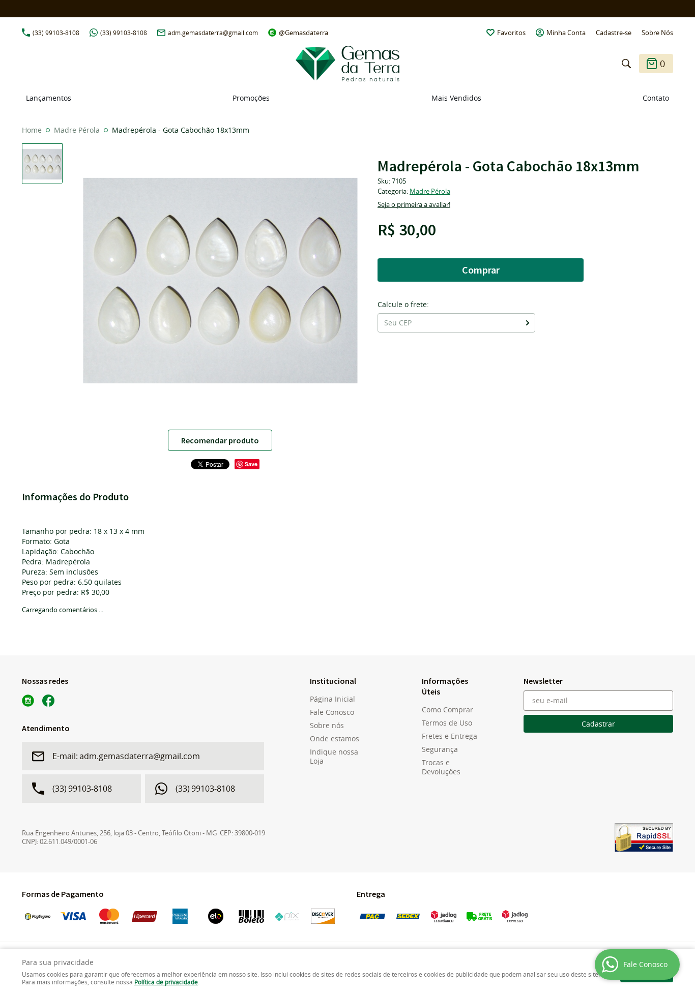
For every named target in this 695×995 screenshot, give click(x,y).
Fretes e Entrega (449, 736)
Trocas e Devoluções (441, 767)
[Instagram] (28, 701)
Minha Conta (566, 32)
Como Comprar (447, 709)
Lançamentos (48, 98)
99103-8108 (56, 32)
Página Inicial (332, 699)
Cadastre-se (613, 32)
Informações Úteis (445, 686)
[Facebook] (48, 701)
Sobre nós (327, 725)
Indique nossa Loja (334, 756)
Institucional (333, 681)
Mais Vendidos (456, 98)
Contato (656, 98)
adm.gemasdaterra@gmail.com (213, 32)
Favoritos (511, 32)
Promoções (251, 98)
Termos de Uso (447, 723)
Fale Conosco (332, 712)
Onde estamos (334, 738)
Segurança (440, 749)
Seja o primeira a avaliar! (414, 204)
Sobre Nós (657, 32)
